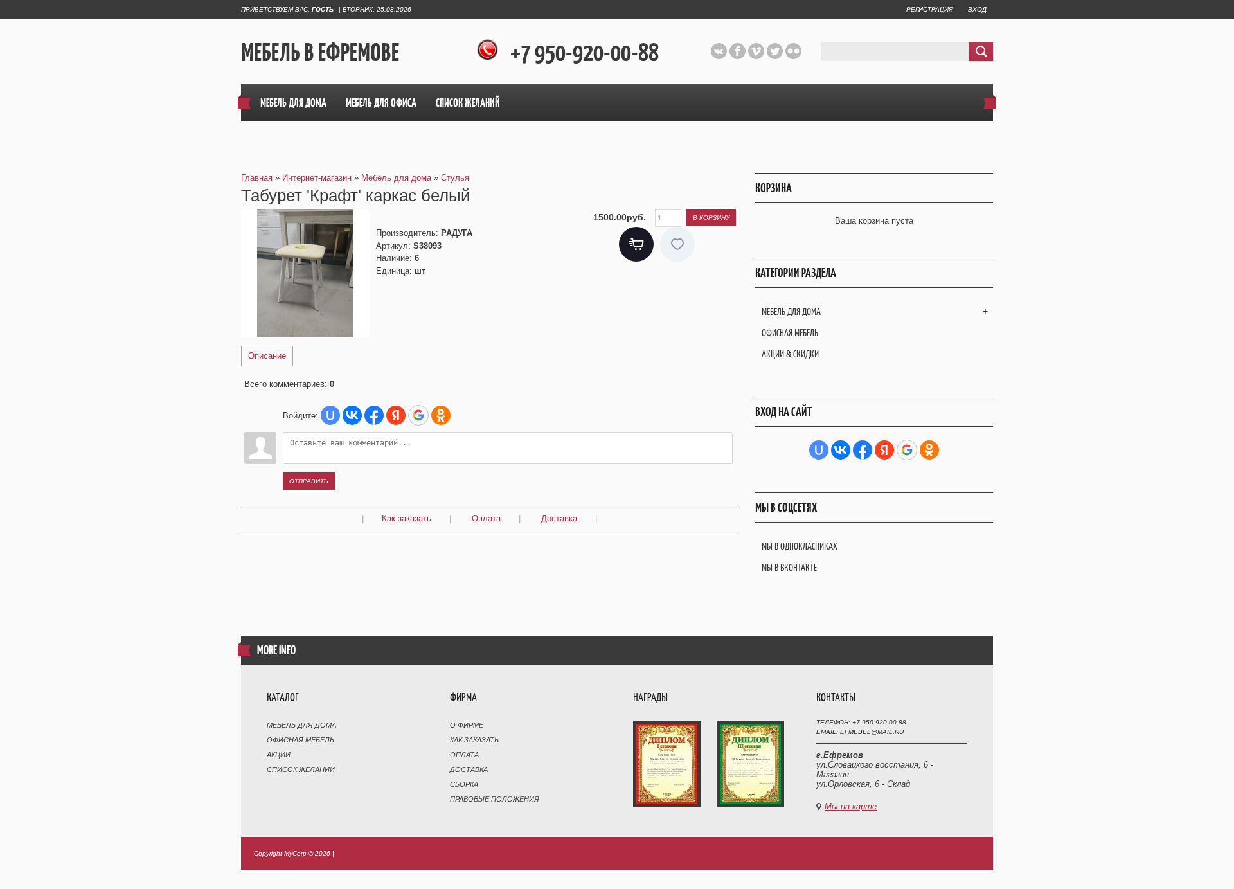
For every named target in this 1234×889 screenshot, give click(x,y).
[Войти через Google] (418, 415)
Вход (977, 9)
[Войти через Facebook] (374, 415)
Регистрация (929, 9)
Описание (267, 356)
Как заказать (406, 518)
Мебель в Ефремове (320, 52)
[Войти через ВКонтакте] (352, 415)
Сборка (464, 784)
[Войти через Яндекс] (396, 415)
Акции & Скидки (790, 354)
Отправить (308, 481)
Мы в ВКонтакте (789, 567)
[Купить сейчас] (636, 244)
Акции (279, 755)
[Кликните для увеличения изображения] (305, 273)
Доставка (559, 518)
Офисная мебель (790, 333)
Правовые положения (494, 799)
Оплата (486, 518)
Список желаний (301, 769)
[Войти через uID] (330, 415)
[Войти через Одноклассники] (441, 415)
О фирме (466, 725)
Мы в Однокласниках (799, 546)
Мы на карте (851, 806)
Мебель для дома (791, 311)
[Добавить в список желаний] (677, 244)
